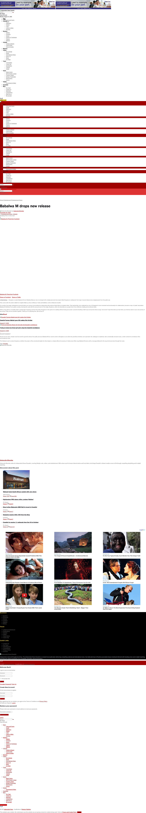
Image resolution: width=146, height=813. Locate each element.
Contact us (8, 89)
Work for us (9, 94)
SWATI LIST (3, 100)
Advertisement (7, 646)
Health (7, 21)
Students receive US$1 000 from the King (16, 515)
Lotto (7, 26)
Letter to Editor (9, 28)
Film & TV (8, 56)
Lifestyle (5, 42)
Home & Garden (10, 47)
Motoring (5, 48)
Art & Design (9, 51)
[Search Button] (13, 12)
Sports (4, 70)
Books (7, 53)
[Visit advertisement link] (28, 8)
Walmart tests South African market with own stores (19, 492)
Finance (8, 39)
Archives (8, 29)
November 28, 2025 (5, 212)
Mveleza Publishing (29, 664)
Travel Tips (8, 64)
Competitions (9, 92)
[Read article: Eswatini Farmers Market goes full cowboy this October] (73, 317)
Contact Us (6, 643)
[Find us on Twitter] (1, 98)
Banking (8, 32)
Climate (5, 81)
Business (5, 31)
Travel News (9, 62)
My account (9, 96)
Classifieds (5, 84)
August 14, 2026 (4, 330)
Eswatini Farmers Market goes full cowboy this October (16, 320)
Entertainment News (11, 55)
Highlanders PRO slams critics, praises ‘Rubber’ (18, 499)
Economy (8, 34)
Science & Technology (11, 37)
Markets (8, 40)
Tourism (8, 67)
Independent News (9, 664)
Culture (4, 50)
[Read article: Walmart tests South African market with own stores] (74, 480)
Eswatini (5, 343)
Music (7, 58)
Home (1, 200)
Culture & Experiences (9, 629)
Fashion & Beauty (10, 44)
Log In (13, 703)
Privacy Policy (7, 649)
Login (4, 19)
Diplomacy (8, 23)
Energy (7, 36)
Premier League (10, 75)
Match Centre (9, 72)
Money (5, 623)
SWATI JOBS (3, 805)
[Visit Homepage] (7, 10)
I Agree (79, 812)
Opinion (8, 25)
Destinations (9, 66)
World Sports (9, 78)
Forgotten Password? (6, 684)
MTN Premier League (11, 73)
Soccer (8, 80)
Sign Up (14, 684)
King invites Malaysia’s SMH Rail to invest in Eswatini (20, 507)
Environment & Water (11, 83)
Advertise (8, 91)
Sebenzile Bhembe (18, 211)
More (4, 86)
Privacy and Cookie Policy (69, 812)
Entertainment (7, 200)
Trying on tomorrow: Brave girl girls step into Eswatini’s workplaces (20, 328)
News (4, 18)
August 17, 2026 (4, 323)
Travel (4, 61)
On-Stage (8, 59)
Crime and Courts (10, 20)
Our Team (8, 88)
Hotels (7, 69)
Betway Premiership (11, 77)
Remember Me (6, 678)
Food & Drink (9, 45)
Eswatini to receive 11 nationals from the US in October (20, 522)
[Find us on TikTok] (2, 98)
